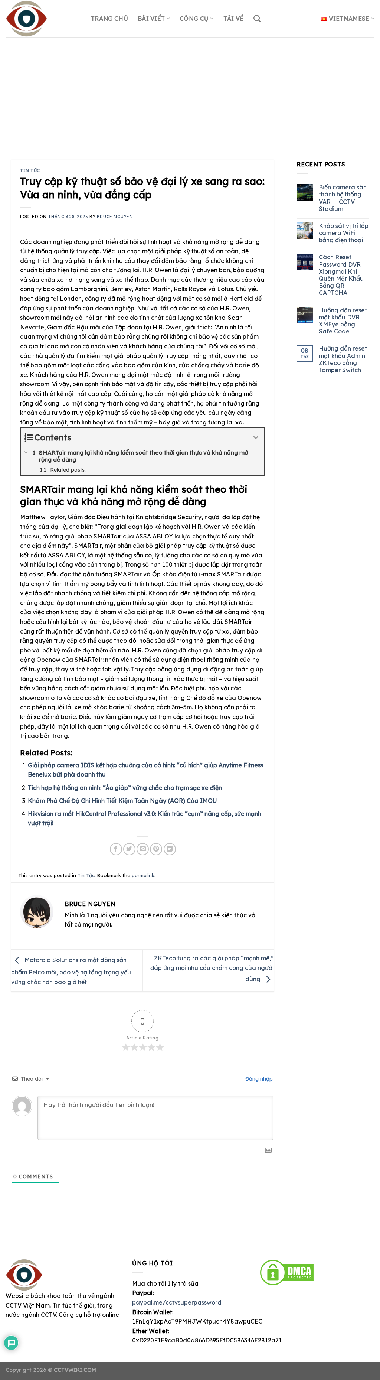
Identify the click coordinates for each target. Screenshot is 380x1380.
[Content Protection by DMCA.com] (287, 1271)
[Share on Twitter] (129, 849)
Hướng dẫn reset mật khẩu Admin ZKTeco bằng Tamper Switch (343, 359)
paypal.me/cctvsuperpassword (177, 1302)
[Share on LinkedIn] (170, 849)
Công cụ (194, 18)
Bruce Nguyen (115, 216)
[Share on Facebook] (116, 849)
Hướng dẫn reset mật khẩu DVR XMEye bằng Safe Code (343, 321)
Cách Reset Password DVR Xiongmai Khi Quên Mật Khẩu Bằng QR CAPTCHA (341, 275)
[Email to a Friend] (143, 849)
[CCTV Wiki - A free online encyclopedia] (43, 18)
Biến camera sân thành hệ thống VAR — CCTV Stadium (343, 198)
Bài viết (151, 18)
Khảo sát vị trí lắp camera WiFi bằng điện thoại (343, 233)
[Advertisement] (190, 93)
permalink (143, 875)
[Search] (257, 18)
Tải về (233, 18)
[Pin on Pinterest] (156, 849)
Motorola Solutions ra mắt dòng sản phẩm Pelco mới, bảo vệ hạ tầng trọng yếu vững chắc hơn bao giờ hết (71, 971)
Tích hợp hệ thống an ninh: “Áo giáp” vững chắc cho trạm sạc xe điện (125, 787)
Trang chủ (109, 18)
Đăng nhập (258, 1078)
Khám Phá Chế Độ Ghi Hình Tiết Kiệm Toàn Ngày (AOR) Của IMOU (122, 800)
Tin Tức (30, 170)
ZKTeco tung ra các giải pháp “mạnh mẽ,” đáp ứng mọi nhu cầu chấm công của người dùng (212, 968)
